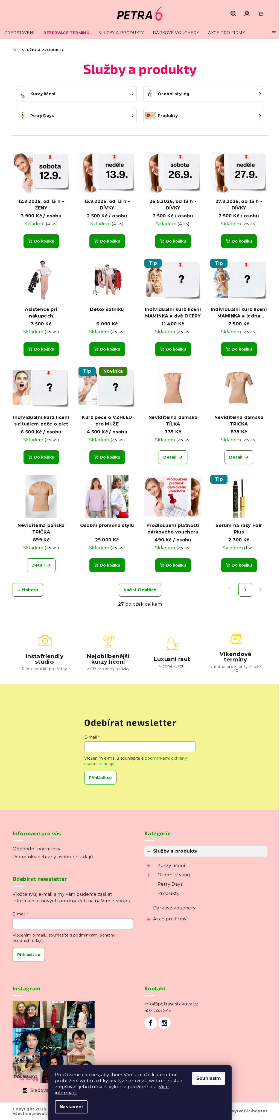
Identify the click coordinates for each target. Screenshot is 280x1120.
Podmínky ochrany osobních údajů (53, 856)
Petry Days (170, 884)
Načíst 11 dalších (140, 589)
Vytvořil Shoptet (249, 1111)
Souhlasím (208, 1078)
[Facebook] (150, 1023)
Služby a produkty (175, 851)
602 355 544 (157, 1010)
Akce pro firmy (170, 918)
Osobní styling (174, 874)
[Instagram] (164, 1023)
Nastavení (71, 1106)
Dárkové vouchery (174, 908)
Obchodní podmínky (37, 848)
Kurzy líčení (171, 865)
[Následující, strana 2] (245, 590)
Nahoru (30, 589)
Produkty (168, 893)
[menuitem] (19, 33)
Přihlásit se (100, 777)
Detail (169, 457)
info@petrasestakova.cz (171, 1004)
